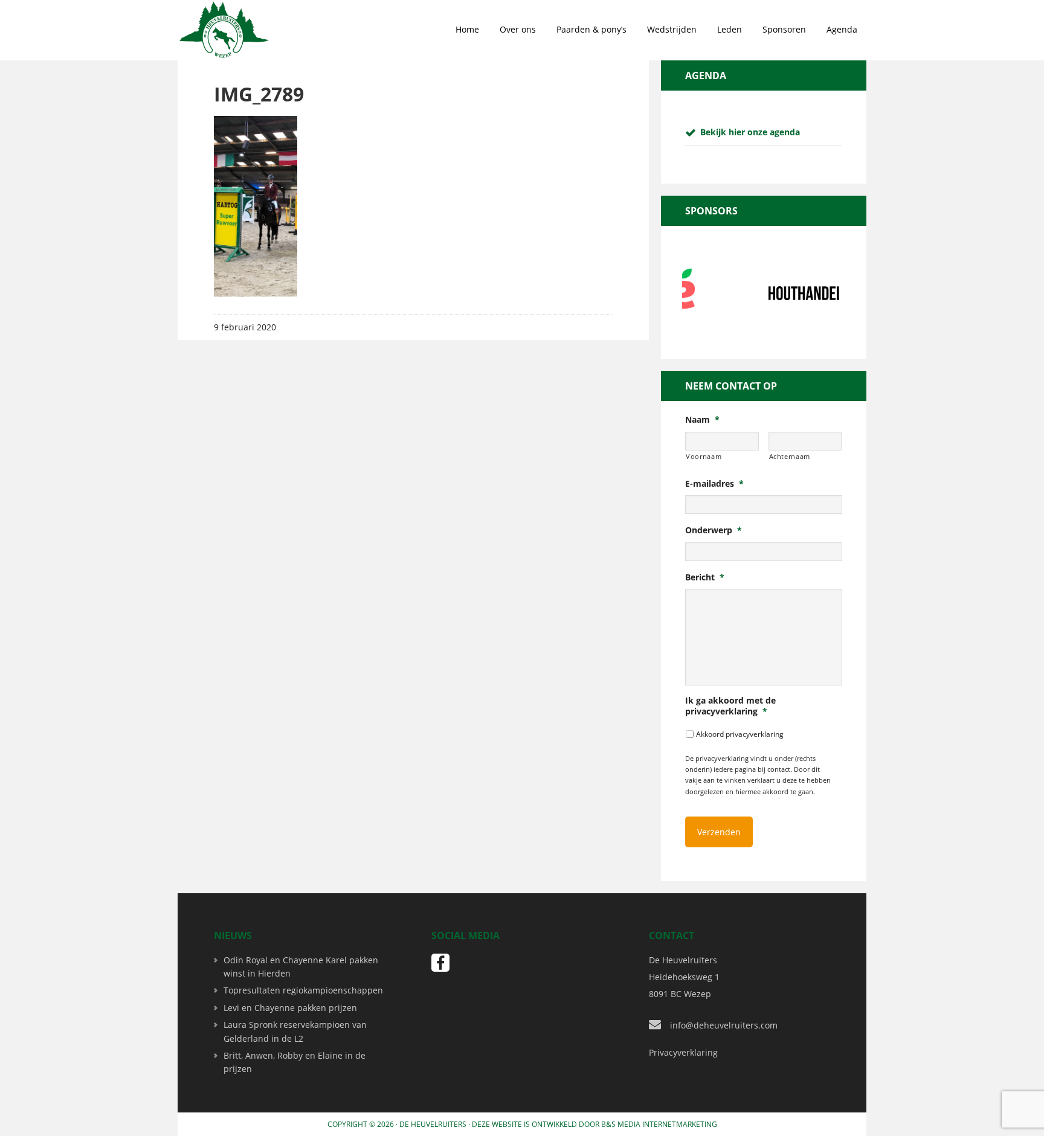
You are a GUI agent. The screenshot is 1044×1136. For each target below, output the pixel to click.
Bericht (704, 577)
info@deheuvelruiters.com (724, 1025)
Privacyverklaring (683, 1052)
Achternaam (790, 456)
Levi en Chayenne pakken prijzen (290, 1007)
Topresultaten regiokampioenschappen (303, 990)
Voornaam (703, 456)
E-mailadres (714, 483)
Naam (702, 419)
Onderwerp (713, 530)
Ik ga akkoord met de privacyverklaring (730, 706)
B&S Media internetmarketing (659, 1124)
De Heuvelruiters (432, 1124)
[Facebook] (440, 963)
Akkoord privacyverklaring (740, 734)
